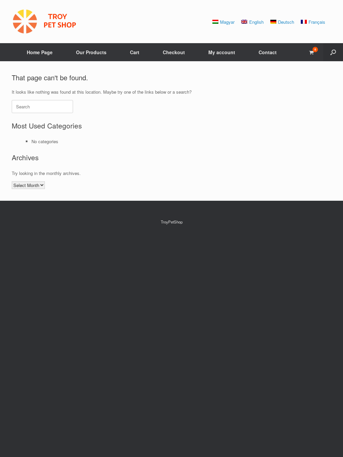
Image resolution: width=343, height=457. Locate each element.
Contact (268, 52)
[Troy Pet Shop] (45, 21)
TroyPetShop (172, 221)
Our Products (91, 52)
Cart (134, 52)
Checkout (174, 52)
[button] (333, 52)
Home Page (40, 52)
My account (221, 52)
